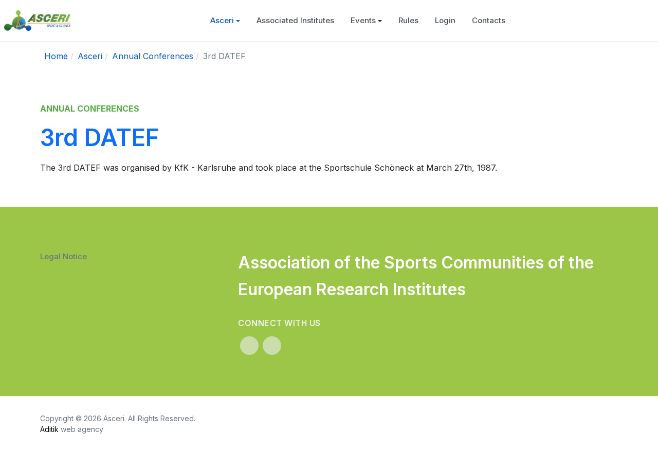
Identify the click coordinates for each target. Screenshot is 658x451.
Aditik (49, 429)
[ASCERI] (37, 20)
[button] (225, 20)
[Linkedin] (249, 345)
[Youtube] (272, 345)
